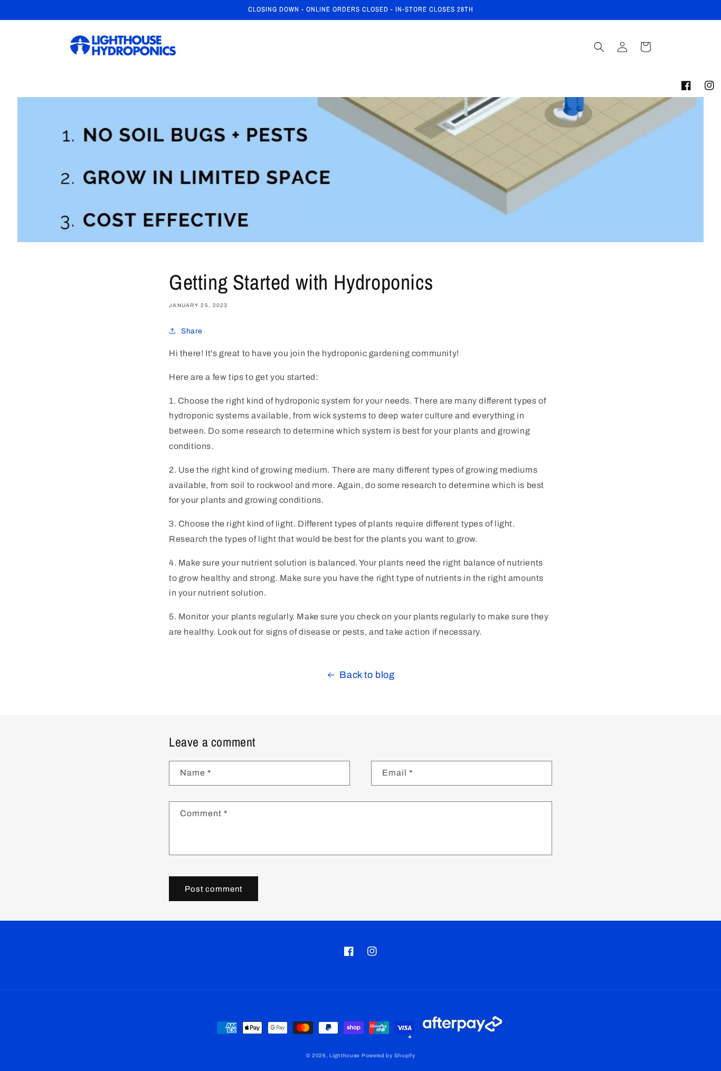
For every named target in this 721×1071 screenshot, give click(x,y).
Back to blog (366, 675)
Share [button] (192, 331)
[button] (599, 47)
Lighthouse (344, 1055)
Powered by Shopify (388, 1055)
